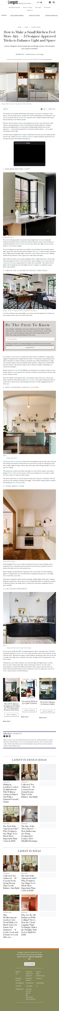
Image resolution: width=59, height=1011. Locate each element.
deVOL (4, 455)
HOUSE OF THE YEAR (34, 15)
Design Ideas (36, 27)
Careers (39, 978)
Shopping (47, 7)
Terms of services (26, 343)
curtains (10, 246)
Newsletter (53, 109)
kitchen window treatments (22, 244)
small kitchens (23, 117)
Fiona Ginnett (15, 370)
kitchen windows (30, 380)
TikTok (18, 986)
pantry (45, 573)
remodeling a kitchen (26, 136)
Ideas (26, 27)
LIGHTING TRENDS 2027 (51, 15)
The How (38, 7)
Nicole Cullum (12, 473)
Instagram (20, 983)
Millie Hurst (21, 54)
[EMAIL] (10, 736)
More (29, 10)
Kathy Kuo (35, 251)
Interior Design (14, 7)
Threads (29, 986)
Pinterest (29, 983)
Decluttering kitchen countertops (12, 461)
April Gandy (44, 261)
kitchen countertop (16, 482)
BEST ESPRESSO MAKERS (17, 15)
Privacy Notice (9, 345)
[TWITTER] (4, 736)
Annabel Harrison (16, 357)
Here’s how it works (47, 59)
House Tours (27, 7)
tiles (27, 129)
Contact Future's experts (29, 974)
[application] (29, 154)
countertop (52, 465)
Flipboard (19, 989)
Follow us (45, 109)
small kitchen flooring (9, 263)
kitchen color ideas (22, 653)
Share (7, 109)
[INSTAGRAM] (7, 736)
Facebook (40, 983)
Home (20, 27)
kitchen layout (17, 564)
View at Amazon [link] (11, 714)
